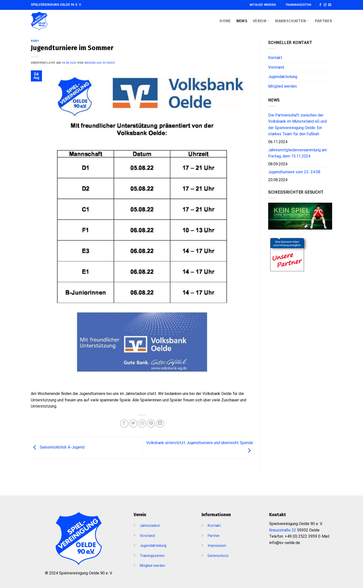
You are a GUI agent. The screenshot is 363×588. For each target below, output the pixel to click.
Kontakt (275, 57)
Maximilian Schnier (99, 62)
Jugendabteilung (282, 76)
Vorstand (276, 67)
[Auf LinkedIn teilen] (160, 423)
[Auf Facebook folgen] (320, 5)
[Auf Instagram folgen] (324, 5)
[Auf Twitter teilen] (133, 423)
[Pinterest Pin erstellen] (151, 423)
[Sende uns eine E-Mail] (329, 5)
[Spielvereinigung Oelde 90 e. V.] (45, 21)
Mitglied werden (282, 86)
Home (225, 21)
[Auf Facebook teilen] (124, 423)
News (241, 21)
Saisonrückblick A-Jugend (61, 447)
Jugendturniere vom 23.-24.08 (294, 172)
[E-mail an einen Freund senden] (142, 423)
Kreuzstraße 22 (282, 530)
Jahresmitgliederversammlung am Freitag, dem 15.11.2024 (297, 153)
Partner (323, 21)
